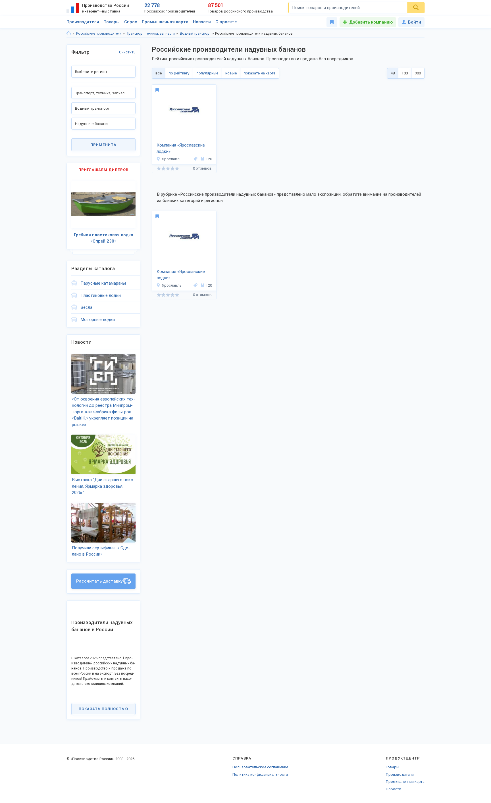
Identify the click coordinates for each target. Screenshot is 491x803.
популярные (207, 73)
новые (231, 73)
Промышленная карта (165, 21)
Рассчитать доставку (99, 581)
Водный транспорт (195, 34)
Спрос (130, 21)
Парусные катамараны (103, 283)
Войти (414, 22)
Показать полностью (103, 709)
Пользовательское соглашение (260, 767)
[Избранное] (331, 22)
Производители (82, 21)
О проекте (226, 21)
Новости (202, 21)
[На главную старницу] (68, 34)
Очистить (127, 52)
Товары (112, 21)
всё (158, 73)
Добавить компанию (371, 22)
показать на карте (259, 73)
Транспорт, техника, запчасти (151, 34)
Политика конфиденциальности (260, 774)
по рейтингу (179, 73)
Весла (86, 307)
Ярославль (172, 159)
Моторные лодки (97, 319)
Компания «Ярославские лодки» (181, 148)
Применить (103, 145)
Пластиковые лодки (100, 295)
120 (209, 159)
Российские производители (99, 34)
